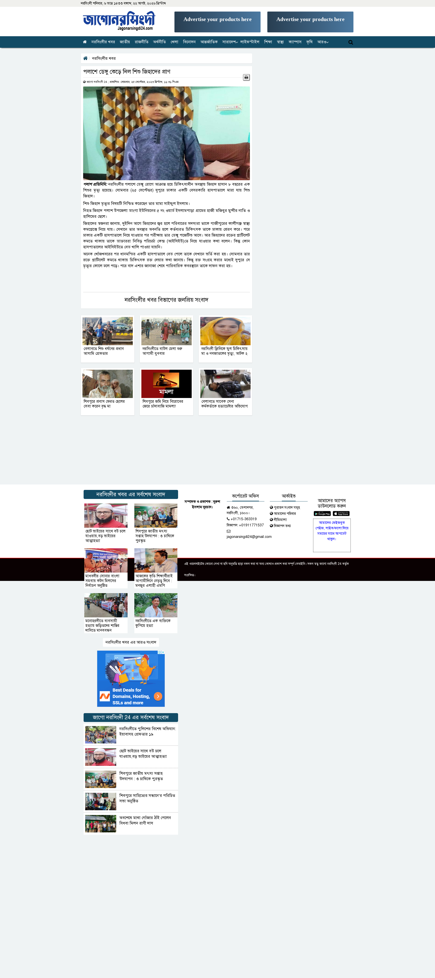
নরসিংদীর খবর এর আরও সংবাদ (131, 642)
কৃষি (309, 41)
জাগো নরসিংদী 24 (97, 82)
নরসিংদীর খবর (103, 41)
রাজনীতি (141, 41)
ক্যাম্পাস (295, 41)
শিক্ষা (268, 41)
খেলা (174, 41)
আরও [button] (321, 41)
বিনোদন (189, 41)
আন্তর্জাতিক (209, 41)
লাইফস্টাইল (249, 41)
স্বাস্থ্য (280, 41)
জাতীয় (125, 41)
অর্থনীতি (159, 41)
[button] (229, 42)
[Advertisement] (217, 22)
